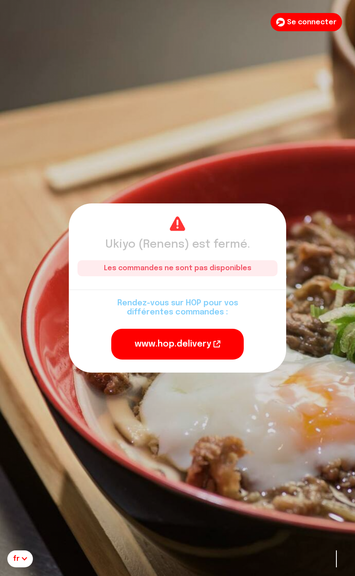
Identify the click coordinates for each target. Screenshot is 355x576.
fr (16, 559)
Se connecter (311, 22)
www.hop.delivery (173, 344)
